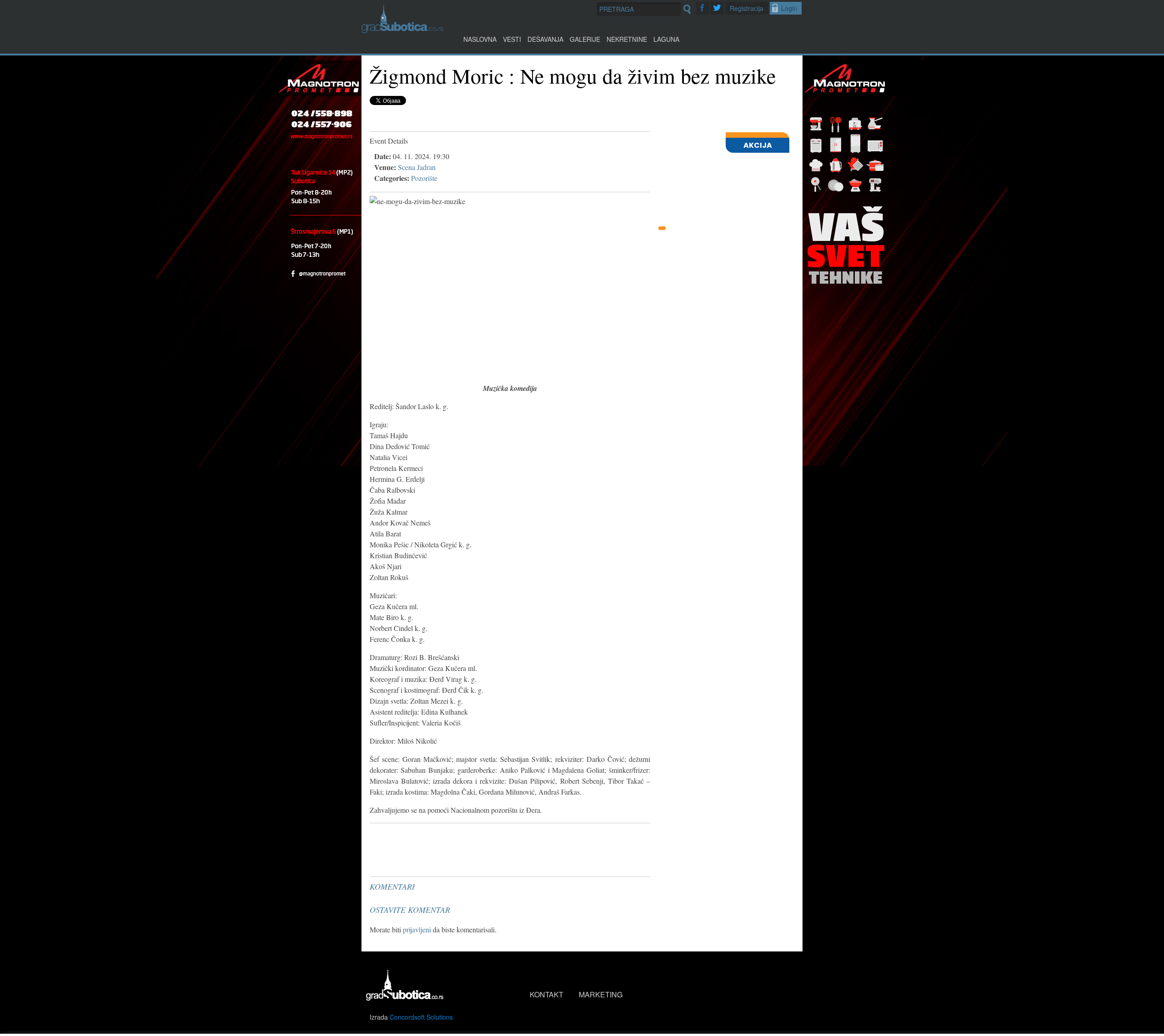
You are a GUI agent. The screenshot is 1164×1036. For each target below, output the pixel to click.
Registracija (746, 8)
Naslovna (480, 39)
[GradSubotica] (402, 30)
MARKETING (600, 994)
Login (789, 8)
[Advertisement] (438, 849)
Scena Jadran (417, 167)
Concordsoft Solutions (421, 1016)
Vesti (512, 39)
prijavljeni (417, 929)
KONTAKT (546, 994)
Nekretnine (627, 39)
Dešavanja (545, 39)
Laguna (666, 39)
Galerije (585, 39)
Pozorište (424, 178)
